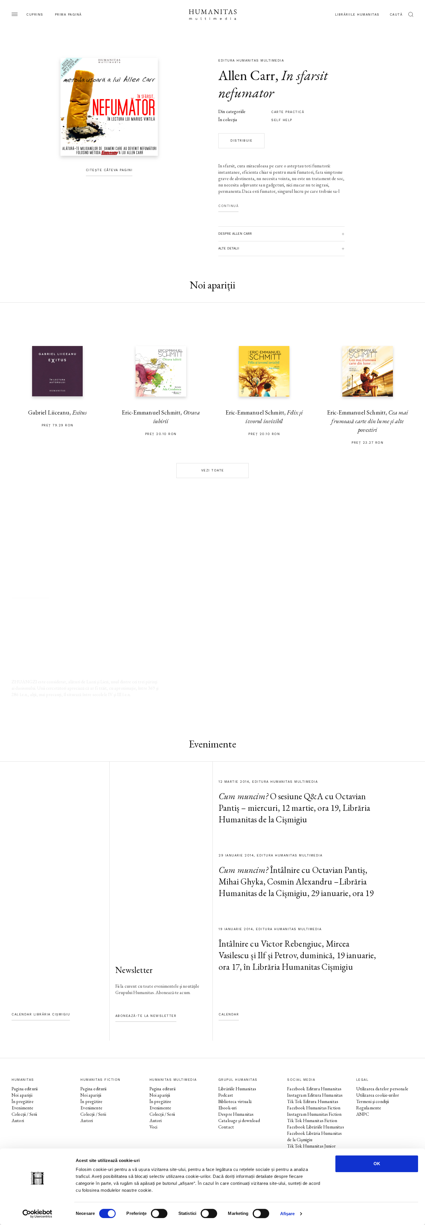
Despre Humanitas (236, 1114)
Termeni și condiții (372, 1101)
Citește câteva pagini (109, 170)
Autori (18, 1120)
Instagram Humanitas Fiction (314, 1114)
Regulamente (368, 1108)
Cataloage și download (239, 1120)
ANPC (362, 1114)
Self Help (281, 120)
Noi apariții (22, 1095)
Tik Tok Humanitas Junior (311, 1146)
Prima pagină (68, 14)
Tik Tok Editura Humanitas (312, 1101)
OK (377, 1163)
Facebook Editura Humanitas (314, 1089)
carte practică (287, 112)
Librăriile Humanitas (357, 14)
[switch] (159, 1213)
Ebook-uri (227, 1108)
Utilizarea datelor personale (382, 1089)
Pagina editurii (25, 1089)
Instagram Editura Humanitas (315, 1095)
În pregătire (23, 1101)
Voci (153, 1127)
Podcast (225, 1095)
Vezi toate (212, 470)
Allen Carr (246, 75)
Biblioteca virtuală (235, 1101)
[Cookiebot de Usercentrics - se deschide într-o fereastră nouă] (37, 1213)
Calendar (229, 1014)
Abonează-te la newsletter (146, 1016)
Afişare (287, 1213)
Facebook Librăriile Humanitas (315, 1127)
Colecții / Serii (24, 1114)
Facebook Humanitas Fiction (313, 1108)
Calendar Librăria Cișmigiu (41, 1014)
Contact (226, 1127)
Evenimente (23, 1108)
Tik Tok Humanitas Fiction (312, 1120)
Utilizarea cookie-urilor (377, 1095)
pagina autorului (30, 592)
